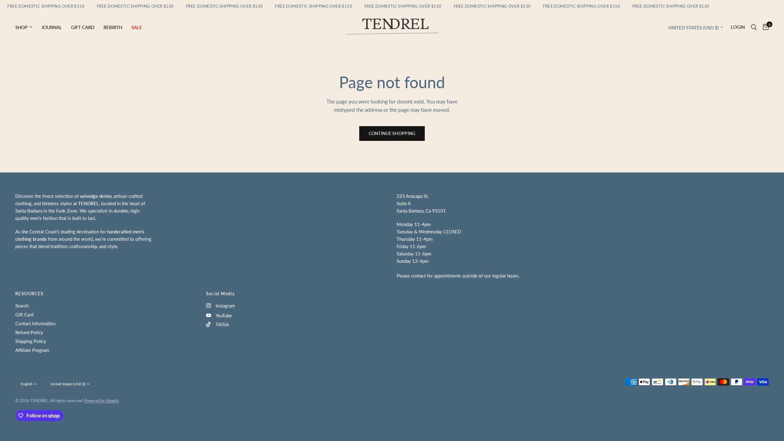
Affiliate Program (32, 350)
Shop (21, 27)
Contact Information (35, 323)
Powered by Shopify (101, 400)
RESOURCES (29, 294)
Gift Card (82, 27)
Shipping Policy (30, 341)
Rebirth (113, 27)
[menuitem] (26, 27)
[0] (764, 27)
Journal (51, 27)
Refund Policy (29, 332)
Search (21, 305)
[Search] (754, 27)
